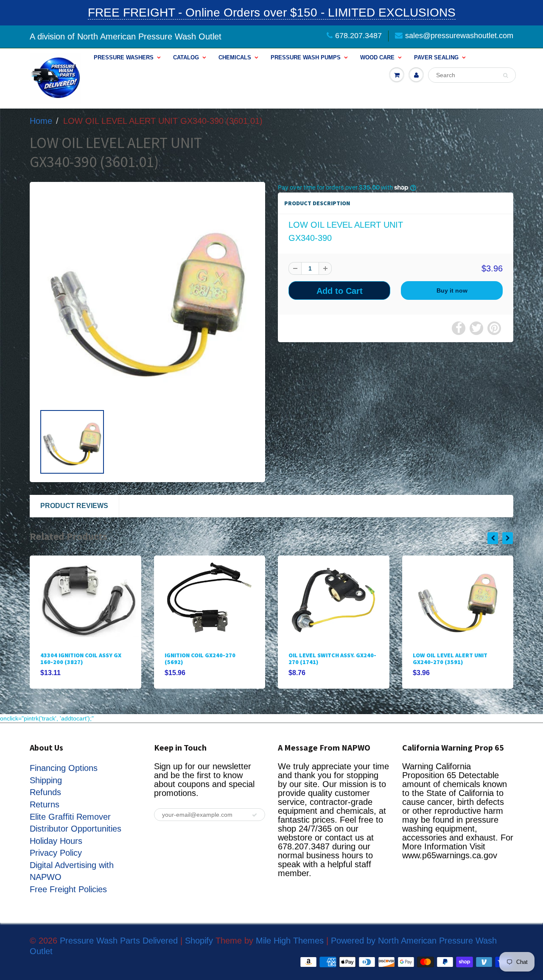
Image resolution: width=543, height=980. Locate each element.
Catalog (186, 57)
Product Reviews (74, 505)
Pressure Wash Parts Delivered (119, 940)
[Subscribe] (255, 815)
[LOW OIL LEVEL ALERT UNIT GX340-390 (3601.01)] (147, 297)
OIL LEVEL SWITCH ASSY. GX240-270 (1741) (208, 658)
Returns (44, 804)
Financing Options (64, 768)
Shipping (46, 780)
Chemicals (234, 57)
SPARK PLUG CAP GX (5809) (450, 655)
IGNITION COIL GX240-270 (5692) (75, 658)
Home (41, 121)
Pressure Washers (124, 57)
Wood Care (377, 57)
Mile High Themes (290, 940)
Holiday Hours (56, 841)
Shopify (199, 940)
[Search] (505, 75)
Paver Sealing (436, 57)
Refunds (45, 792)
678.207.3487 (358, 35)
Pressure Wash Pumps (306, 57)
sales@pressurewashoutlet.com (459, 35)
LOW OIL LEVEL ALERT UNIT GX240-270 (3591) (325, 658)
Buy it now (452, 290)
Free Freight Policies (68, 889)
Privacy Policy (56, 852)
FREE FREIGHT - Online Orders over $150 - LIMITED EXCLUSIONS (272, 12)
